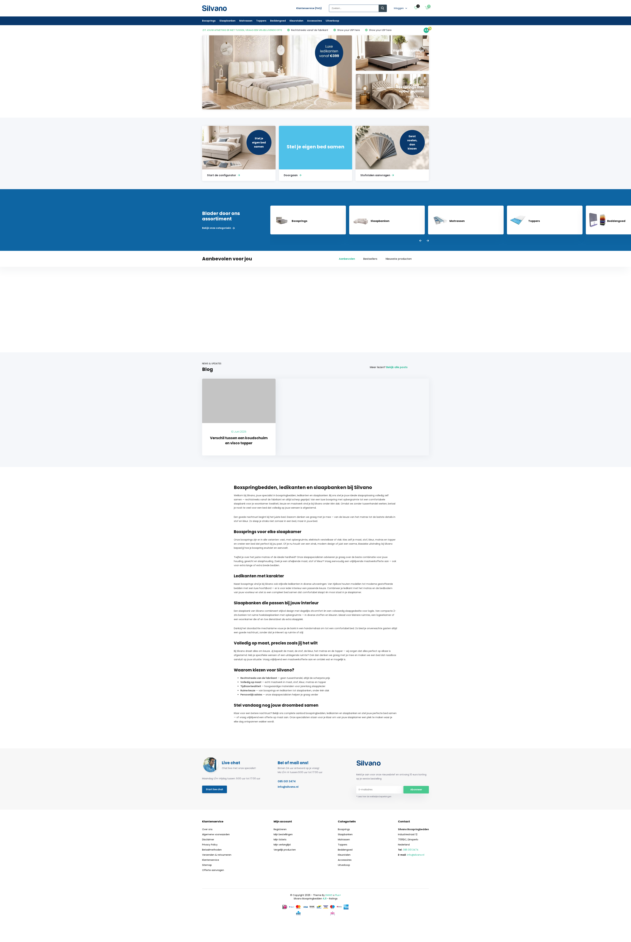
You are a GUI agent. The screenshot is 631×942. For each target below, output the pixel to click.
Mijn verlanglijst (282, 844)
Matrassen (245, 20)
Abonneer (416, 789)
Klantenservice (210, 860)
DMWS (329, 895)
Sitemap (207, 865)
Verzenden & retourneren (216, 854)
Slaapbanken (227, 20)
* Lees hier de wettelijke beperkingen (373, 796)
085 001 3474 (287, 781)
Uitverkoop (332, 20)
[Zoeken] (383, 8)
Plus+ (338, 895)
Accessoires (314, 20)
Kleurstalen (296, 20)
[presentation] (420, 241)
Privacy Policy (210, 844)
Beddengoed (278, 20)
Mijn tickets (280, 839)
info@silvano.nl (288, 787)
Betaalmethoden (212, 849)
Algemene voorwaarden (216, 834)
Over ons (207, 829)
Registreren (280, 829)
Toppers (261, 20)
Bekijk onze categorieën (217, 228)
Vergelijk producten (285, 849)
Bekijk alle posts (397, 367)
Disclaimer (208, 839)
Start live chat (214, 789)
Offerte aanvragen (213, 870)
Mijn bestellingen (283, 834)
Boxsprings (209, 20)
